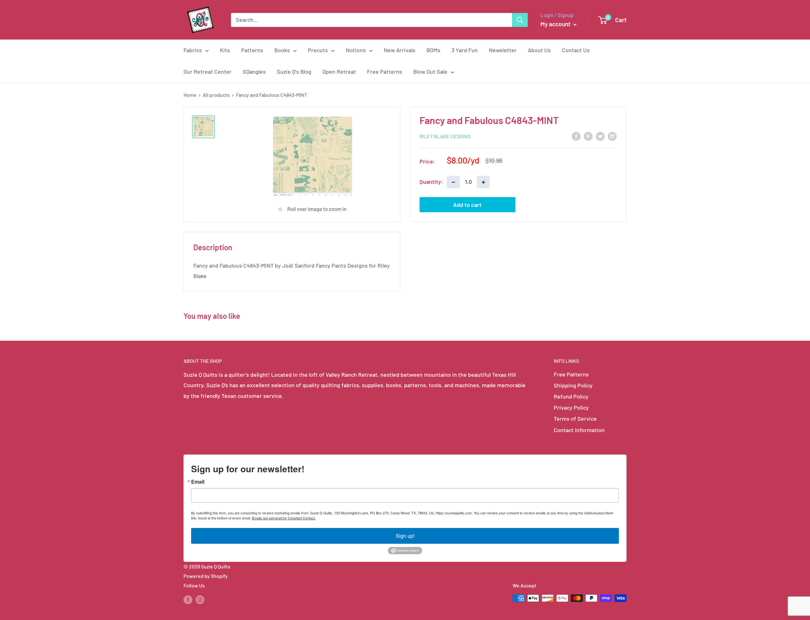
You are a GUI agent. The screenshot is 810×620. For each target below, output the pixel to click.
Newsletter (503, 49)
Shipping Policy (573, 385)
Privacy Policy (571, 407)
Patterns (252, 49)
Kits (225, 49)
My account (556, 24)
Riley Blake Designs (445, 136)
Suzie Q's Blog (294, 71)
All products (216, 95)
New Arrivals (399, 49)
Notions (356, 49)
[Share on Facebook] (576, 135)
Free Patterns (384, 71)
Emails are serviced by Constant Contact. (284, 517)
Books (282, 49)
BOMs (433, 49)
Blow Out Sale (430, 71)
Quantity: (431, 181)
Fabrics (193, 49)
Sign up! (405, 535)
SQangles (254, 71)
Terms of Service (575, 418)
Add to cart (467, 204)
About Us (539, 49)
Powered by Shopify (206, 576)
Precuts (318, 49)
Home (190, 95)
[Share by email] (612, 135)
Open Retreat (339, 71)
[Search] (520, 20)
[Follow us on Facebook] (188, 599)
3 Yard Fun (465, 49)
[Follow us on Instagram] (200, 599)
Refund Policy (571, 396)
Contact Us (576, 49)
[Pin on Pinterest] (588, 135)
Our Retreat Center (208, 71)
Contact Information (579, 429)
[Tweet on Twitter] (600, 135)
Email (197, 481)
